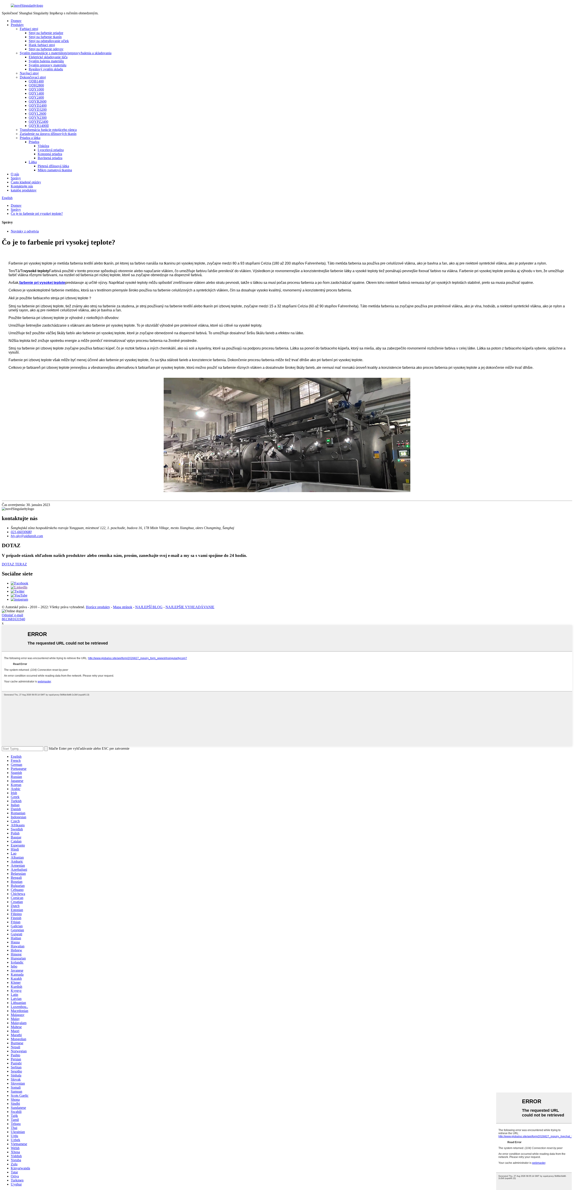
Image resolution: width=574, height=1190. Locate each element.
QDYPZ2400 (38, 122)
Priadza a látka (30, 138)
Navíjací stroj (29, 73)
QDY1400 (36, 93)
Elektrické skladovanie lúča (48, 57)
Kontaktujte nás (22, 186)
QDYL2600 (37, 113)
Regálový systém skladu (46, 69)
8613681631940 (13, 619)
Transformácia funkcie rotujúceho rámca (48, 130)
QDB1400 (36, 81)
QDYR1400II (39, 126)
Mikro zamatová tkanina (55, 170)
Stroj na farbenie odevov (46, 49)
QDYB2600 (37, 101)
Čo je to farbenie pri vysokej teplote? (37, 213)
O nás (15, 174)
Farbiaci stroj (29, 29)
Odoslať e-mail (12, 615)
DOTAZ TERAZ (14, 564)
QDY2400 (36, 97)
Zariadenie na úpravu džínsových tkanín (48, 134)
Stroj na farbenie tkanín (45, 37)
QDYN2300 (38, 117)
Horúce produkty (98, 607)
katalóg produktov (24, 190)
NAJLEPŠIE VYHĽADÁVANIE (189, 607)
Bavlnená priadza (50, 158)
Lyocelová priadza (51, 150)
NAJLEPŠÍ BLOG (149, 607)
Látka (33, 162)
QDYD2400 (38, 105)
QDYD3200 (38, 109)
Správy (16, 178)
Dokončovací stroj (33, 77)
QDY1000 (36, 89)
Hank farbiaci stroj (42, 45)
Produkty (17, 25)
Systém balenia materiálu (46, 61)
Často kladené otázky (26, 182)
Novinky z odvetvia (25, 231)
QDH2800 (36, 85)
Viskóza (43, 146)
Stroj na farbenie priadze (46, 33)
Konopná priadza (50, 154)
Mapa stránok (122, 607)
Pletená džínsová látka (53, 166)
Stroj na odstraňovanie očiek (49, 41)
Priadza (34, 142)
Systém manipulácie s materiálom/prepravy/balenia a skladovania (65, 53)
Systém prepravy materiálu (47, 65)
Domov (16, 21)
